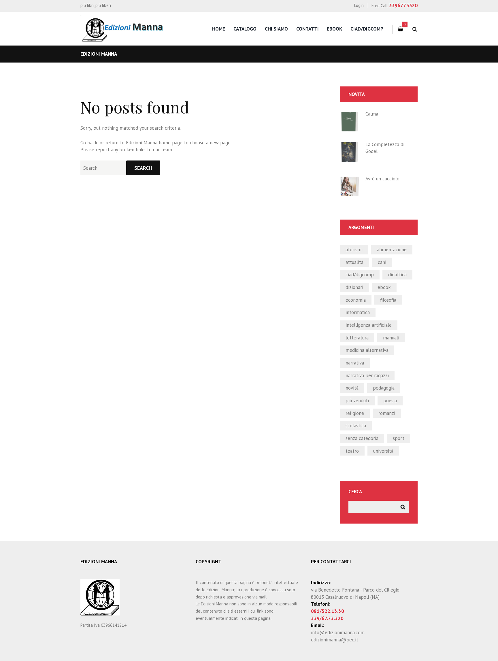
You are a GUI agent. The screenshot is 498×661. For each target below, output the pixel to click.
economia (356, 300)
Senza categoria (362, 438)
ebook (384, 287)
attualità (354, 262)
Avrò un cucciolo (382, 178)
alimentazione (392, 249)
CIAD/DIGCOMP (360, 274)
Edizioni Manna (141, 142)
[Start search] (143, 167)
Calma (371, 114)
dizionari (354, 287)
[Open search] (414, 29)
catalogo (244, 29)
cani (382, 262)
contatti (307, 29)
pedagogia (384, 388)
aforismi (354, 249)
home (218, 29)
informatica (358, 312)
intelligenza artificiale (369, 325)
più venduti (357, 400)
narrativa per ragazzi (367, 375)
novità (352, 388)
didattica (397, 274)
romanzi (386, 413)
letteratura (357, 338)
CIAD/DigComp (366, 29)
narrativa (355, 363)
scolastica (356, 425)
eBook (334, 29)
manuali (391, 338)
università (383, 451)
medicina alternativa (367, 350)
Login (359, 5)
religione (355, 413)
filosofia (388, 300)
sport (398, 438)
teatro (352, 451)
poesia (390, 400)
